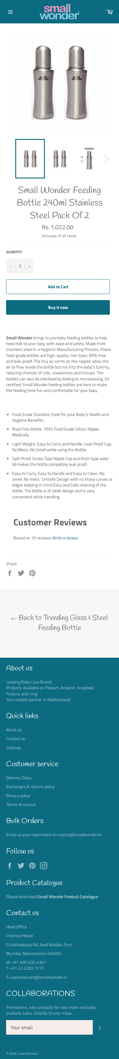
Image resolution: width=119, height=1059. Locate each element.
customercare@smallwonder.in (38, 977)
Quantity (14, 252)
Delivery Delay (19, 777)
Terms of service (21, 804)
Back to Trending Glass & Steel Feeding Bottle (62, 623)
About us (14, 729)
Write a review (65, 538)
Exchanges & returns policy (30, 786)
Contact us (15, 738)
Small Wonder (27, 1053)
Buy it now (58, 307)
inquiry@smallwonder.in (80, 834)
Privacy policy (18, 795)
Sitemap (13, 747)
